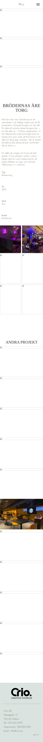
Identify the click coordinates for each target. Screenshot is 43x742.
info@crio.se (16, 731)
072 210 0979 (15, 722)
